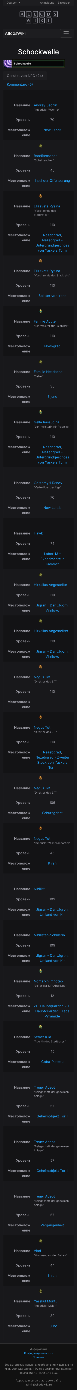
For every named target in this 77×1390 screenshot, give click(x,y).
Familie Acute (45, 321)
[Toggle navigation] (66, 33)
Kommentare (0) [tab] (20, 84)
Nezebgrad (52, 235)
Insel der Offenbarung (52, 180)
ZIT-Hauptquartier (48, 1006)
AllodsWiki (15, 33)
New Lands (52, 130)
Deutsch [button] (12, 2)
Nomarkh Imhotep (48, 981)
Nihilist (39, 889)
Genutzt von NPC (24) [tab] (25, 75)
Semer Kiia (42, 1037)
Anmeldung (47, 2)
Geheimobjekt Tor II (52, 1116)
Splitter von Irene (52, 296)
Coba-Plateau (52, 1062)
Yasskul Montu (45, 1301)
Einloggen (64, 2)
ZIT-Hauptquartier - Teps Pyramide (53, 1011)
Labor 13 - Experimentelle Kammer (52, 559)
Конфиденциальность (38, 1353)
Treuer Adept (44, 1087)
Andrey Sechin (45, 105)
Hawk (38, 533)
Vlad (37, 1251)
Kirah (52, 863)
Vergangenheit (52, 1225)
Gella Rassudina (46, 422)
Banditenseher (45, 156)
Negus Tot (42, 677)
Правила (38, 1357)
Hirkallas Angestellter (51, 631)
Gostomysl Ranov (48, 483)
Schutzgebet (52, 813)
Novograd (52, 346)
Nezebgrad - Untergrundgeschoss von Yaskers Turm (52, 245)
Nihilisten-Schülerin (49, 935)
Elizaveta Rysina (47, 206)
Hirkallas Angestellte (50, 585)
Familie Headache (48, 372)
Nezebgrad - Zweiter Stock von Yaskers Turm (52, 762)
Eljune (52, 396)
